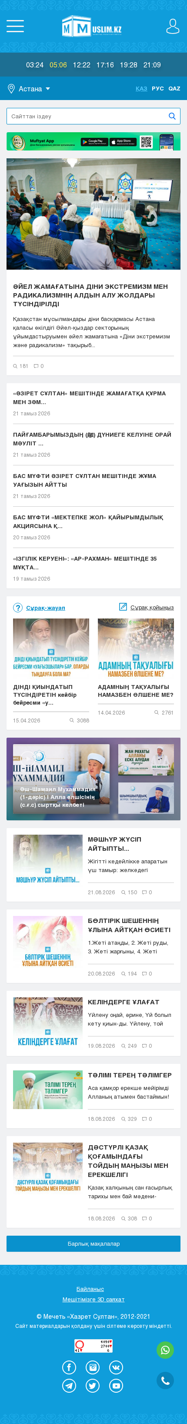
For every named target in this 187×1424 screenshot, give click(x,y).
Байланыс (90, 1288)
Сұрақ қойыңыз (152, 607)
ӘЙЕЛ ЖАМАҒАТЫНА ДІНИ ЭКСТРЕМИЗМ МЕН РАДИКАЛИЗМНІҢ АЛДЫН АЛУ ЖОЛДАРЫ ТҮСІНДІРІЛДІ (90, 295)
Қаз (141, 88)
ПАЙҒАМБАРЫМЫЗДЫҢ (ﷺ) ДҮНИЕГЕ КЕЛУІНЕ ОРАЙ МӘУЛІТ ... (92, 439)
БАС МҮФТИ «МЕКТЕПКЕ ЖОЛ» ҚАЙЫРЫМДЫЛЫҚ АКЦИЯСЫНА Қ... (88, 521)
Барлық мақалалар (94, 1243)
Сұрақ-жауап (45, 607)
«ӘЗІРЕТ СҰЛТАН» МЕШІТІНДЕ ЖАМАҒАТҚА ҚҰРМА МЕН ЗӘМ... (89, 397)
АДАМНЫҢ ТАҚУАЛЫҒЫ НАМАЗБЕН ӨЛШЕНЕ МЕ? (136, 690)
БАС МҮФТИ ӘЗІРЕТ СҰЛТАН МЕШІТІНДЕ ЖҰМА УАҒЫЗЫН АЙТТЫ (84, 480)
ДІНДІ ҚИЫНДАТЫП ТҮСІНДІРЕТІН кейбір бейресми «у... (45, 694)
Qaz (174, 88)
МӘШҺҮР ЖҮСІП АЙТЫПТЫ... (114, 843)
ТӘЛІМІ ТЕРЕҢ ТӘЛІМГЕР (130, 1075)
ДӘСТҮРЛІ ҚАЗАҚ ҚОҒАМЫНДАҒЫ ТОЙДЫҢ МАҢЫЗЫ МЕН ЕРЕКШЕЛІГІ (128, 1160)
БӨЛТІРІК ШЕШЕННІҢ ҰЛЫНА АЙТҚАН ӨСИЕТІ (129, 924)
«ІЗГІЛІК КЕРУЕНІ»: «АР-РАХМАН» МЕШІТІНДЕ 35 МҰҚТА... (85, 563)
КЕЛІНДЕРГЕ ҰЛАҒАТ (124, 1002)
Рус (158, 88)
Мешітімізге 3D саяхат (94, 1299)
